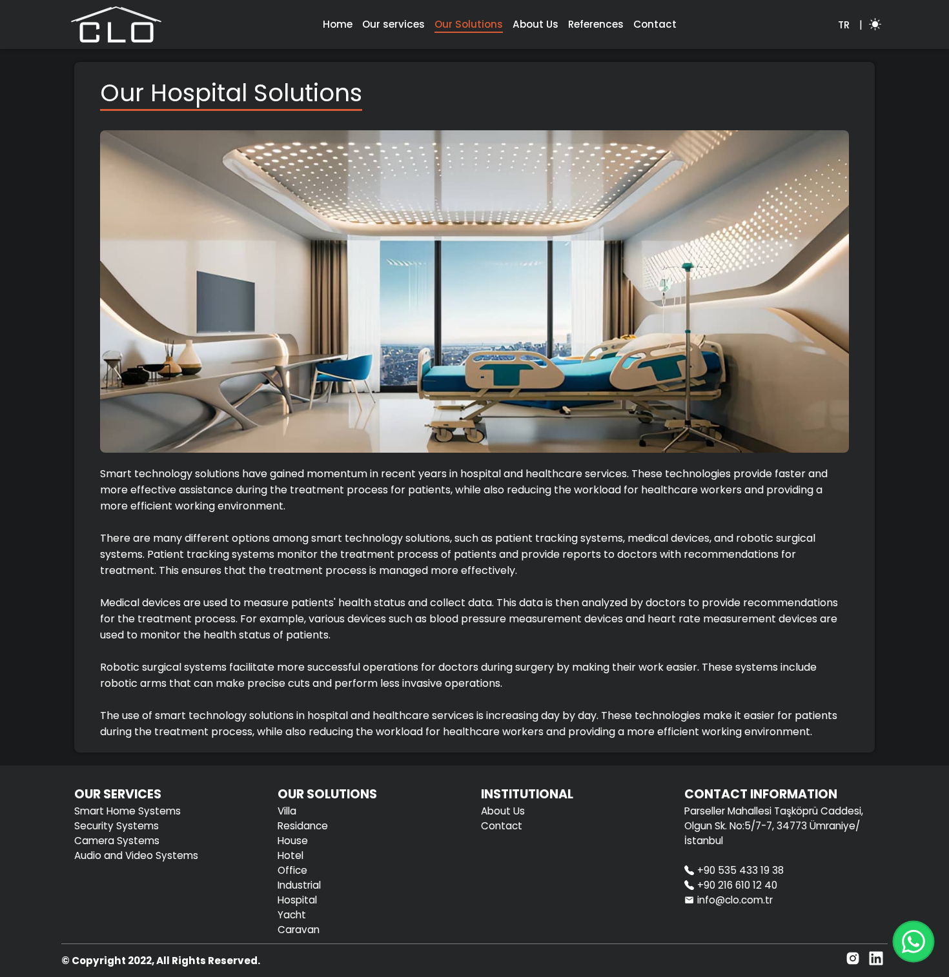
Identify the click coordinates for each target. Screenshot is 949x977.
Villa (287, 811)
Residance (303, 826)
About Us (535, 24)
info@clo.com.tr (735, 900)
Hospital (297, 900)
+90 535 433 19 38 (740, 870)
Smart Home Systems (127, 811)
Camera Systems (116, 840)
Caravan (299, 929)
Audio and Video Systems (136, 855)
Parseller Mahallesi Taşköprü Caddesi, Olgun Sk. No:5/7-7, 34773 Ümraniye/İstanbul (773, 825)
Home (337, 24)
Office (292, 870)
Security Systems (116, 826)
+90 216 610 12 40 (737, 885)
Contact (655, 24)
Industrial (299, 885)
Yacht (292, 915)
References (596, 24)
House (293, 840)
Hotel (290, 855)
